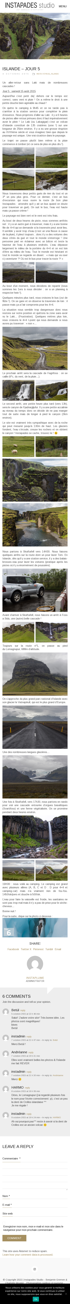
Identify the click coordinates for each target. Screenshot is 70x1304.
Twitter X (26, 949)
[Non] (66, 1293)
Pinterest (38, 949)
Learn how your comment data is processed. (27, 1254)
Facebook (13, 949)
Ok (35, 1299)
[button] (63, 6)
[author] (35, 964)
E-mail (7, 1204)
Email (58, 949)
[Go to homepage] (29, 6)
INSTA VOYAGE (43, 74)
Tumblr (49, 949)
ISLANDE (55, 74)
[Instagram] (34, 1269)
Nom (6, 1196)
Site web (7, 1213)
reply (22, 1010)
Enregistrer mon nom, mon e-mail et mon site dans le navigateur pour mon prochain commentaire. (33, 1228)
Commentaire (11, 1158)
